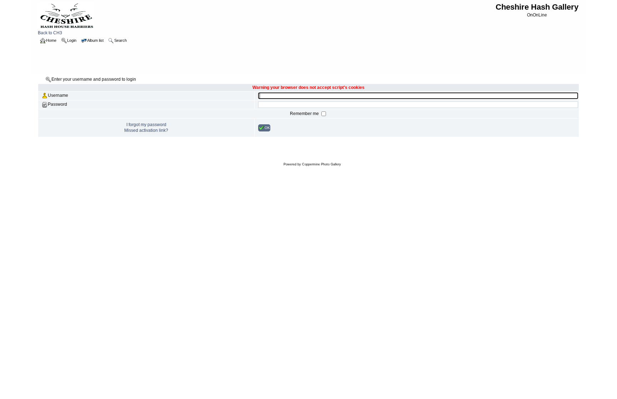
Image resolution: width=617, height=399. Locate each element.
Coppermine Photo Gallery (321, 164)
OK (267, 127)
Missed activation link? (146, 130)
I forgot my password (146, 124)
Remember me (305, 113)
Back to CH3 (50, 32)
